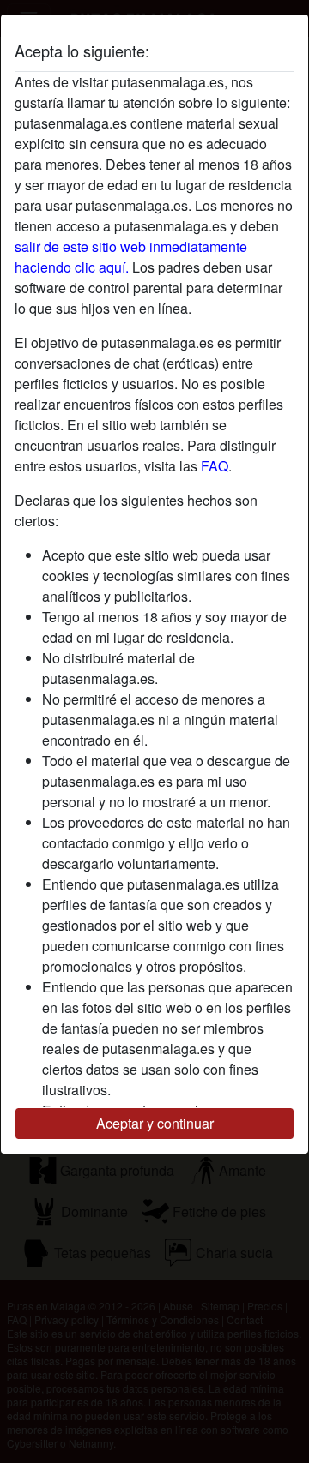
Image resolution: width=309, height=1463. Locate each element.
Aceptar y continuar (155, 1123)
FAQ (214, 466)
